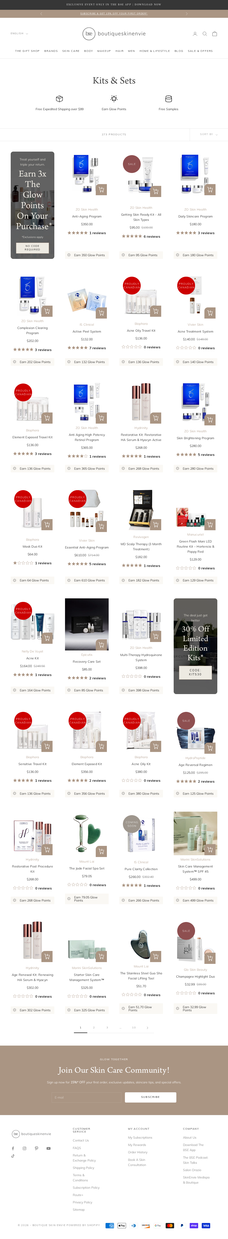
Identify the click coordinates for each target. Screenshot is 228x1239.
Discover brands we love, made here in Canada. (114, 13)
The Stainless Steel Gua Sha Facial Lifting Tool (141, 975)
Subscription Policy (86, 1188)
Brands (51, 51)
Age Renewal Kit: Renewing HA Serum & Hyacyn (32, 977)
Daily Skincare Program (195, 216)
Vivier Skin (195, 325)
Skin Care (71, 51)
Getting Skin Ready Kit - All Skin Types (141, 217)
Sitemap (79, 1210)
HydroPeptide (195, 758)
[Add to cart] (155, 191)
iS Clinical (87, 325)
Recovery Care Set (87, 662)
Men (131, 51)
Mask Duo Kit (32, 546)
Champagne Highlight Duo (195, 977)
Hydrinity (141, 428)
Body (88, 51)
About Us (189, 1137)
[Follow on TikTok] (13, 1156)
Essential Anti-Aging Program (87, 547)
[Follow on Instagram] (24, 1148)
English (17, 33)
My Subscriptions (140, 1137)
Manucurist (195, 534)
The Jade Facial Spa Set (86, 868)
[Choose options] (101, 189)
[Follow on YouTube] (48, 1148)
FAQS (77, 1148)
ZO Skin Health (87, 209)
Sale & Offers (200, 51)
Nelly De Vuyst (32, 651)
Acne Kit (32, 658)
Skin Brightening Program (195, 438)
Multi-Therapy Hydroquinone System (141, 657)
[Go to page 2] (147, 1028)
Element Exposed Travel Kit (32, 437)
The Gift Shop (27, 51)
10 (134, 1027)
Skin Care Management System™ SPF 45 (195, 868)
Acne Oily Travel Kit (141, 331)
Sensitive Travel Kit (32, 764)
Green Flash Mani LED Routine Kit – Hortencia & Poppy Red (195, 546)
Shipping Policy (83, 1168)
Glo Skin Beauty (195, 970)
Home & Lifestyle (155, 51)
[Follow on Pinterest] (36, 1148)
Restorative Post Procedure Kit (32, 868)
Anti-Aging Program (87, 216)
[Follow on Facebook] (13, 1148)
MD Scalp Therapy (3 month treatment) (141, 546)
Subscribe (150, 1097)
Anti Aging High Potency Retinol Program (87, 437)
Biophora (141, 324)
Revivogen (141, 537)
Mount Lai (86, 861)
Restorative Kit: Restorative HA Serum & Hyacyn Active (141, 437)
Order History (137, 1152)
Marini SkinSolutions (195, 859)
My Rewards (137, 1145)
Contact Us (81, 1140)
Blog (179, 51)
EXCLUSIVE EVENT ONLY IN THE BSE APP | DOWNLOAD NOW (114, 4)
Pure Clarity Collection (141, 869)
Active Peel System (87, 331)
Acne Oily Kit (141, 764)
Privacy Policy (82, 1202)
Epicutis (87, 655)
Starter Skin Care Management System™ (86, 977)
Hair (120, 51)
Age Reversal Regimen (195, 765)
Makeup (104, 51)
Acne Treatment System (195, 331)
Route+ (78, 1195)
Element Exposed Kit (87, 764)
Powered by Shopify (83, 1225)
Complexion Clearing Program (32, 330)
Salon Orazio (192, 1170)
